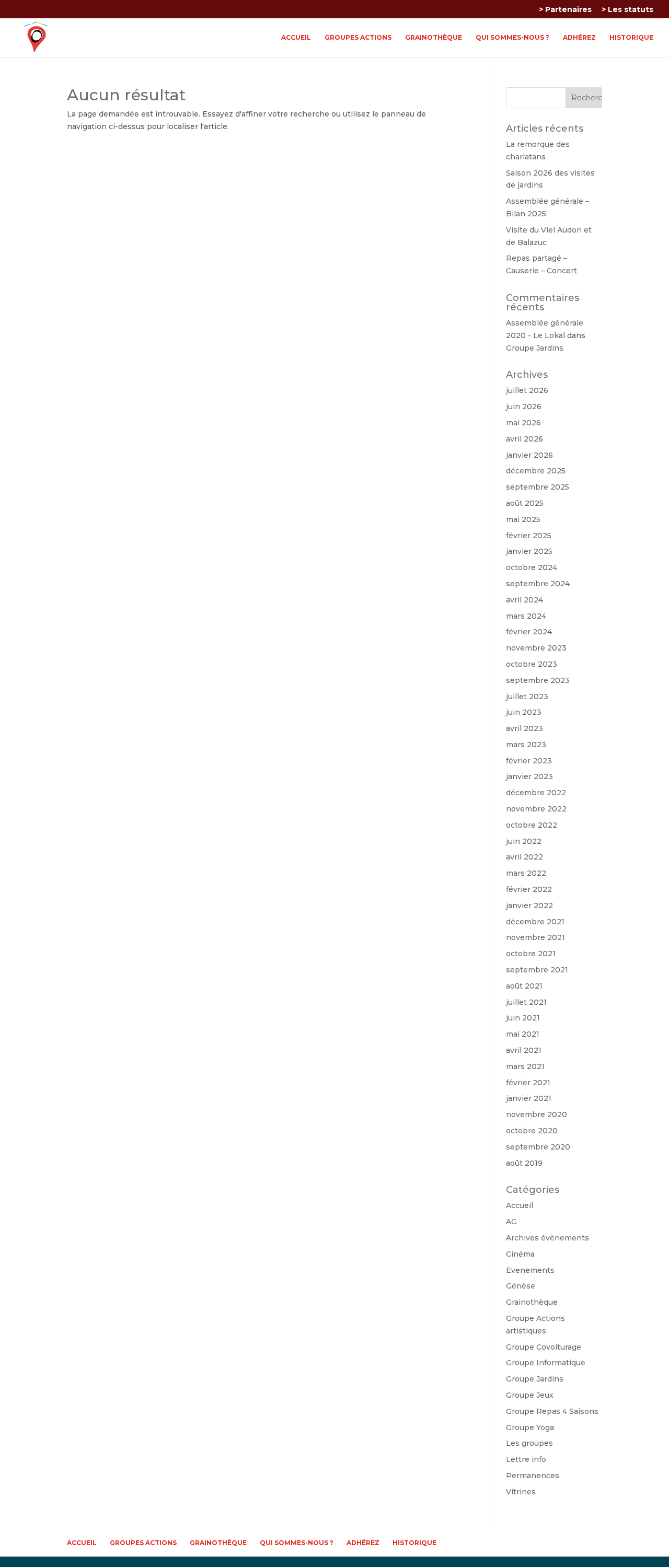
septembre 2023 (538, 680)
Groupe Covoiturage (543, 1347)
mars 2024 (526, 616)
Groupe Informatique (545, 1362)
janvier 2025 (529, 551)
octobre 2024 (531, 567)
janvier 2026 (529, 455)
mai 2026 (523, 422)
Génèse (520, 1286)
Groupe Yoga (530, 1427)
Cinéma (520, 1254)
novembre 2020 (536, 1114)
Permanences (532, 1475)
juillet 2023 (527, 696)
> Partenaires (565, 10)
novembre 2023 (536, 648)
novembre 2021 (535, 937)
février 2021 (528, 1082)
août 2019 (524, 1163)
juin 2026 (523, 406)
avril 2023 (524, 728)
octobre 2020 (532, 1130)
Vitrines (521, 1491)
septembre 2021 (537, 969)
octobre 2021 (531, 953)
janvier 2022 (529, 905)
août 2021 (524, 986)
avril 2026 (524, 439)
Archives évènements (547, 1238)
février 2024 (529, 631)
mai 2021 (522, 1034)
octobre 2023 (531, 664)
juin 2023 (523, 712)
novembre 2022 (536, 809)
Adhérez (579, 37)
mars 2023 (526, 744)
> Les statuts (627, 10)
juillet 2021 (526, 1002)
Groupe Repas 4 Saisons (552, 1411)
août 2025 (525, 503)
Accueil (519, 1205)
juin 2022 (523, 841)
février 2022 (529, 889)
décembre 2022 (536, 792)
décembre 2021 (535, 921)
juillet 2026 (527, 390)
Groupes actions (358, 37)
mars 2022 (526, 873)
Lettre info (526, 1459)
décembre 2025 (536, 470)
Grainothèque (433, 37)
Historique (631, 37)
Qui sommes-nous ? (512, 37)
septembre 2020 (538, 1147)
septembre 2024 (538, 583)
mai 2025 (523, 519)
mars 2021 (525, 1066)
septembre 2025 (537, 487)
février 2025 (528, 535)
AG (511, 1221)
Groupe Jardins (534, 348)
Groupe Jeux (529, 1395)
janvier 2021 (528, 1098)
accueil (296, 37)
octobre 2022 (531, 825)
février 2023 (529, 760)
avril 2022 (524, 857)
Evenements (530, 1270)
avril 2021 (523, 1050)
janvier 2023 (529, 776)
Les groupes (529, 1443)
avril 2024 (524, 600)
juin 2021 (523, 1018)
